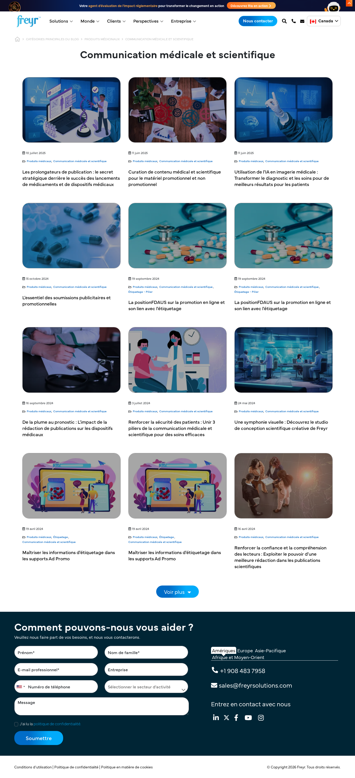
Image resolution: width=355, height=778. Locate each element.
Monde (88, 21)
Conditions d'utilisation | (34, 766)
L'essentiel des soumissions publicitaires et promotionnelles (66, 300)
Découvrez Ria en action (250, 5)
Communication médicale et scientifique (80, 161)
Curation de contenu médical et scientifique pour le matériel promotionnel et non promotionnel (174, 177)
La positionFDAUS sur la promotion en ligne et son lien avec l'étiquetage (176, 305)
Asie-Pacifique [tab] (270, 650)
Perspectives (146, 21)
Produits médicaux (39, 161)
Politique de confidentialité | (77, 766)
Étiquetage (60, 537)
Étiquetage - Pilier (140, 292)
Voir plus (174, 591)
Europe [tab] (245, 650)
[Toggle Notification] (349, 3)
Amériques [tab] (223, 650)
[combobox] (21, 686)
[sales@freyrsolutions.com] (302, 21)
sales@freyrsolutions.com (255, 685)
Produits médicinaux (102, 39)
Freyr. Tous (306, 766)
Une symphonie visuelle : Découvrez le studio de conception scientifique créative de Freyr (281, 424)
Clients (114, 21)
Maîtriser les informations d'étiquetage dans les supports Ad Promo (68, 555)
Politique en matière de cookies (127, 766)
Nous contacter (258, 20)
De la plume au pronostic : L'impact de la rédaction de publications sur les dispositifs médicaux (67, 427)
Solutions (58, 21)
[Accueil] (28, 21)
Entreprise (181, 21)
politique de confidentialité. (57, 723)
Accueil (17, 39)
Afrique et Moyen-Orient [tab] (238, 657)
